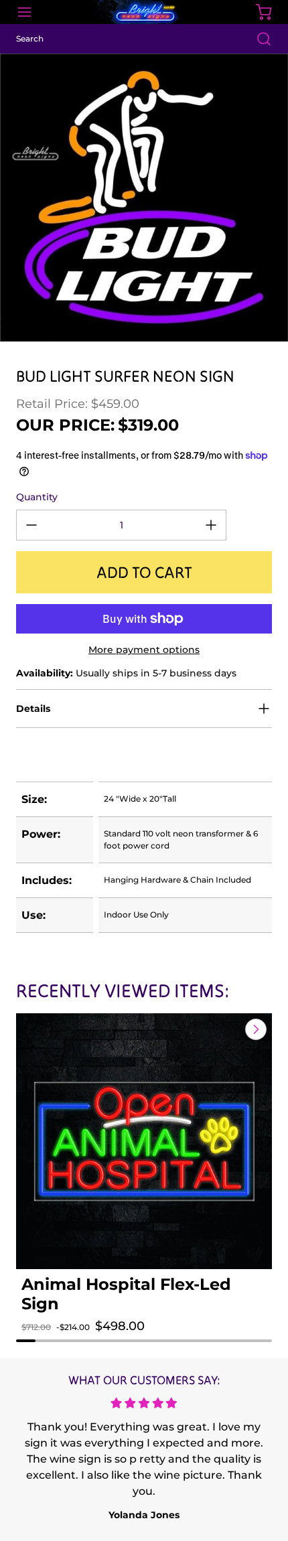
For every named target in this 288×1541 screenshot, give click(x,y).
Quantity (37, 497)
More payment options (144, 650)
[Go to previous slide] (225, 1029)
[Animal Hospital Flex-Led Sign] (144, 1141)
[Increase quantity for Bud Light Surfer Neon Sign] (211, 525)
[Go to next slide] (254, 1029)
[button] (45, 1339)
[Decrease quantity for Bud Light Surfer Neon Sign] (31, 525)
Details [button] (33, 709)
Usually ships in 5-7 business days (126, 673)
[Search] (257, 39)
